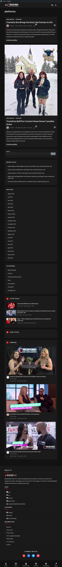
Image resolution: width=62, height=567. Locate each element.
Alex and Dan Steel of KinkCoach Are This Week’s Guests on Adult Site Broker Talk (28, 181)
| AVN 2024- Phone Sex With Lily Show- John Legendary (24, 414)
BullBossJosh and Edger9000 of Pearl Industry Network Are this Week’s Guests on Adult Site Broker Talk (31, 177)
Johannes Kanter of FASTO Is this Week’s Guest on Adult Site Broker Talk (26, 173)
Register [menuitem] (9, 1)
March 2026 (11, 210)
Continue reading (11, 40)
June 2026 (10, 200)
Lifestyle (10, 273)
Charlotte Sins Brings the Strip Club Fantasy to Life (29, 22)
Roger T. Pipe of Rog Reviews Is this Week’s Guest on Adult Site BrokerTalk (34, 319)
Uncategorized (11, 290)
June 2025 (10, 241)
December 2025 (12, 220)
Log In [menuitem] (4, 1)
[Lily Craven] (7, 414)
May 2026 (10, 203)
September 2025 (12, 231)
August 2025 (11, 234)
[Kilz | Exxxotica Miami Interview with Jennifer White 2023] (31, 436)
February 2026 (11, 214)
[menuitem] (1, 1)
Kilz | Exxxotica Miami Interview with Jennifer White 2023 (25, 451)
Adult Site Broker (12, 270)
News (9, 280)
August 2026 (11, 193)
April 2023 (10, 258)
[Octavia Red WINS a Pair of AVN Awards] (11, 305)
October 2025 (11, 227)
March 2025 (11, 251)
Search (8, 151)
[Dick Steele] (7, 377)
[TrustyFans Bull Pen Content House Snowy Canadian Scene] (31, 80)
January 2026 (11, 217)
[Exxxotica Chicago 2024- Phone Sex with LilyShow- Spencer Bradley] (31, 361)
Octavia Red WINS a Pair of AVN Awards (27, 303)
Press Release (10, 19)
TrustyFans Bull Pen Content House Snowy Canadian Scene (30, 123)
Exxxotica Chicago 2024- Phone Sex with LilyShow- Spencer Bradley (28, 376)
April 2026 (10, 207)
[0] (34, 25)
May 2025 (10, 244)
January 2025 (11, 254)
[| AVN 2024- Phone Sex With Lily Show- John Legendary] (31, 398)
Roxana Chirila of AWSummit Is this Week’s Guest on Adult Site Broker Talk (26, 169)
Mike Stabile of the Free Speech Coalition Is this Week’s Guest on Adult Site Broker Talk (36, 311)
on (21, 25)
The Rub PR (18, 19)
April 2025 (10, 247)
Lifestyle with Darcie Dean (14, 277)
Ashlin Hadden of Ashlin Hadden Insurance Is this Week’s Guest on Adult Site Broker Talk (30, 166)
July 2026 (10, 197)
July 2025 (10, 237)
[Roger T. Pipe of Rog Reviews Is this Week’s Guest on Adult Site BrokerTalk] (11, 321)
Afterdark (12, 25)
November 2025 (12, 224)
